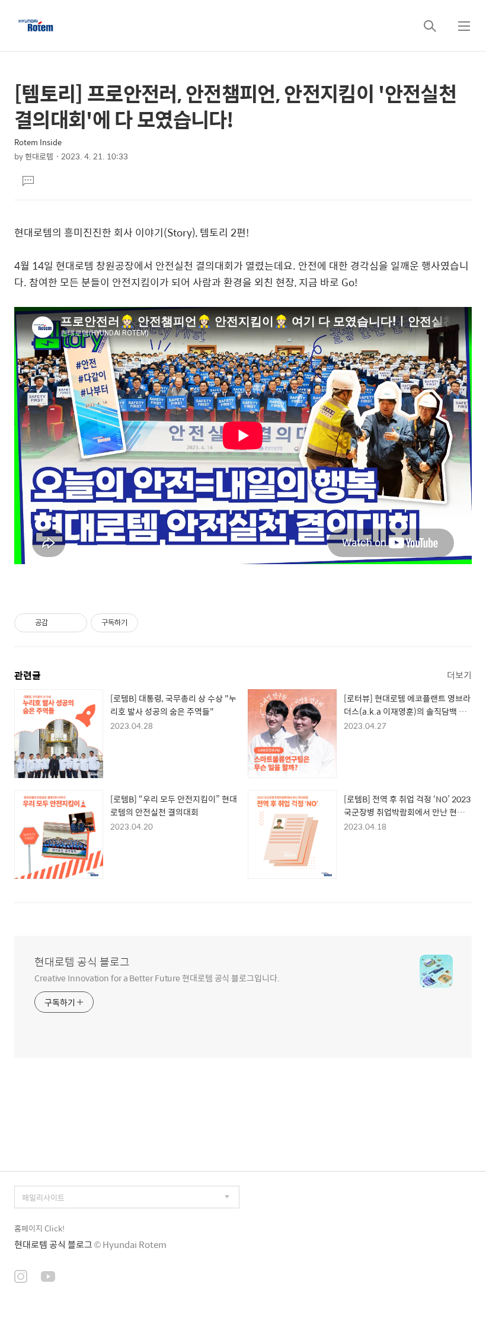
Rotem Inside (38, 142)
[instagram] (20, 1277)
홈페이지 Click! (39, 1228)
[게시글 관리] (73, 623)
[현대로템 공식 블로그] (35, 25)
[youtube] (48, 1277)
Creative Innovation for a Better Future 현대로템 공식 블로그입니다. (157, 977)
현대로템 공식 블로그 (82, 962)
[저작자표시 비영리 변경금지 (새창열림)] (154, 623)
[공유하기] (59, 623)
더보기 (459, 674)
